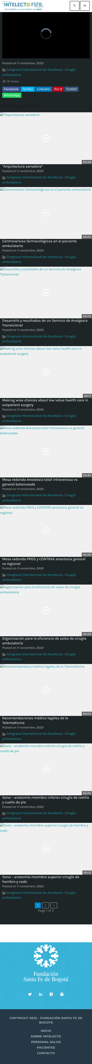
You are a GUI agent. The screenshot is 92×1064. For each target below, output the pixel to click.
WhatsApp (12, 95)
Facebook (11, 89)
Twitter (28, 89)
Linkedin (43, 89)
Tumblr (71, 89)
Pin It (58, 89)
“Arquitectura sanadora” (22, 166)
